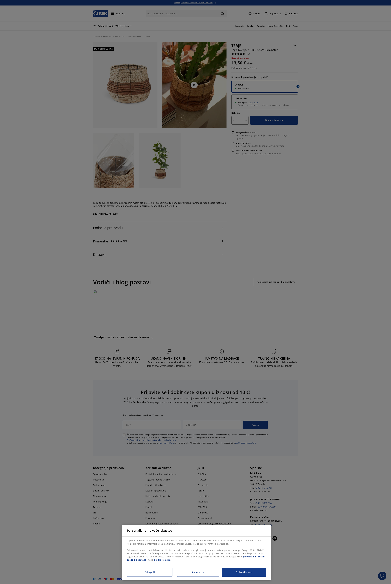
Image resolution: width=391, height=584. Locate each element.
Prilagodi (150, 572)
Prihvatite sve (244, 572)
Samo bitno (198, 572)
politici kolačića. (162, 559)
